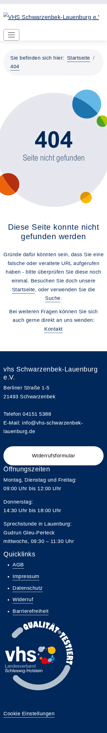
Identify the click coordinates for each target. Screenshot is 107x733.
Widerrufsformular (53, 456)
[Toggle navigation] (11, 35)
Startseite (78, 58)
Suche (52, 298)
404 (14, 66)
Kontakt (53, 329)
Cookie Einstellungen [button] (28, 713)
